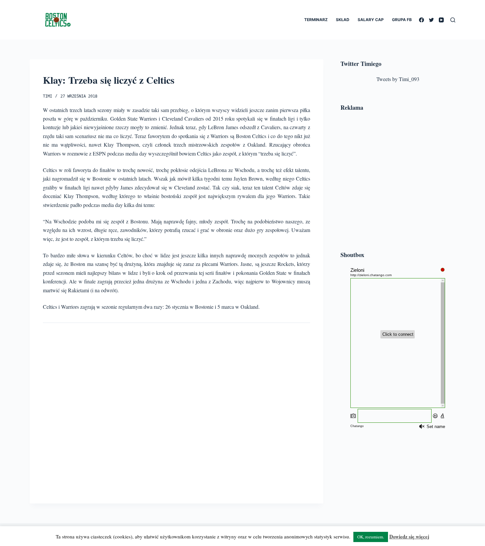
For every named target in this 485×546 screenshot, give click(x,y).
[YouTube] (441, 19)
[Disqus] (176, 408)
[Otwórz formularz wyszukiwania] (452, 19)
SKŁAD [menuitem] (342, 19)
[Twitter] (431, 19)
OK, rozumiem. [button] (370, 537)
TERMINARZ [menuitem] (316, 19)
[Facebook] (421, 19)
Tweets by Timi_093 (397, 78)
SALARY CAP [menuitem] (371, 19)
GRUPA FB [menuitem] (402, 19)
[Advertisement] (397, 182)
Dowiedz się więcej (409, 536)
